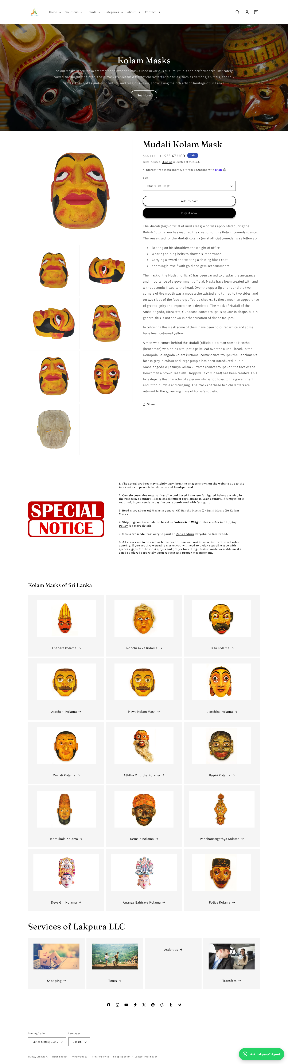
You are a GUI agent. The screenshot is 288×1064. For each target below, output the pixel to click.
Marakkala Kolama (64, 839)
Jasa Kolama (219, 648)
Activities (171, 949)
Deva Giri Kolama (64, 902)
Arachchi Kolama (64, 711)
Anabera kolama (64, 648)
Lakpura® (42, 1056)
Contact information (146, 1056)
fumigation (204, 502)
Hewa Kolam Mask (142, 711)
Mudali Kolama (64, 775)
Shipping (167, 161)
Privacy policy (79, 1056)
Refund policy (59, 1056)
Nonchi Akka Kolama (142, 648)
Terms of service (100, 1056)
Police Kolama (220, 902)
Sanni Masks (215, 510)
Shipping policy (122, 1056)
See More (144, 95)
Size (145, 177)
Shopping (54, 981)
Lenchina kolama (220, 711)
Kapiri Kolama (219, 775)
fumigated (209, 495)
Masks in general (164, 510)
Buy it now (189, 213)
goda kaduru (185, 533)
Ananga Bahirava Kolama (142, 902)
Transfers (229, 981)
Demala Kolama (142, 839)
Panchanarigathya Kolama (220, 839)
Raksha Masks (191, 510)
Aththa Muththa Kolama (142, 775)
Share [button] (151, 404)
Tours (112, 981)
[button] (55, 12)
